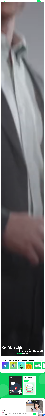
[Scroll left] (41, 360)
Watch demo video (25, 353)
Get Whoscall (19, 353)
